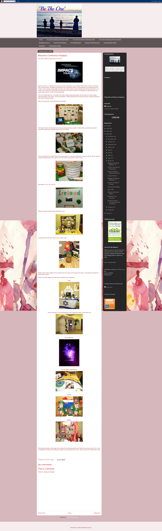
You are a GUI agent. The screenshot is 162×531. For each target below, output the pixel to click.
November (111, 139)
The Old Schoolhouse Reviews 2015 (110, 39)
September (111, 144)
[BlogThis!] (59, 460)
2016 (107, 126)
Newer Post (41, 513)
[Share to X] (61, 460)
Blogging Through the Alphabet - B (113, 164)
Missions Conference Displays (113, 193)
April (109, 158)
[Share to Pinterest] (64, 460)
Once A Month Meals (110, 262)
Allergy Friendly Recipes (92, 43)
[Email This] (58, 460)
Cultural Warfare (112, 176)
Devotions (42, 46)
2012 (107, 213)
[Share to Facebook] (63, 460)
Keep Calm (111, 189)
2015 (107, 129)
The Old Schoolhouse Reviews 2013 (58, 39)
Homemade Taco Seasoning (112, 197)
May (109, 155)
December (111, 136)
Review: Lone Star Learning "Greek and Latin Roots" (114, 202)
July (109, 150)
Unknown (108, 106)
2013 (107, 134)
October (110, 142)
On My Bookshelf (76, 43)
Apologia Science (44, 43)
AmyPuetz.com (120, 269)
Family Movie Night (55, 46)
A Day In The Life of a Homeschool (114, 168)
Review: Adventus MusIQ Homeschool (114, 172)
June (109, 153)
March (110, 161)
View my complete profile (111, 109)
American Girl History (60, 43)
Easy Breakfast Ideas (110, 43)
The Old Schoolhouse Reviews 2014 (84, 39)
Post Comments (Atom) (72, 517)
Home (41, 39)
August (110, 147)
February (110, 207)
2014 (107, 131)
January (110, 210)
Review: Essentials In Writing (113, 183)
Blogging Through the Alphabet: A (113, 179)
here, (69, 156)
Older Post (97, 513)
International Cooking (113, 187)
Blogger (89, 527)
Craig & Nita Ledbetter (50, 184)
